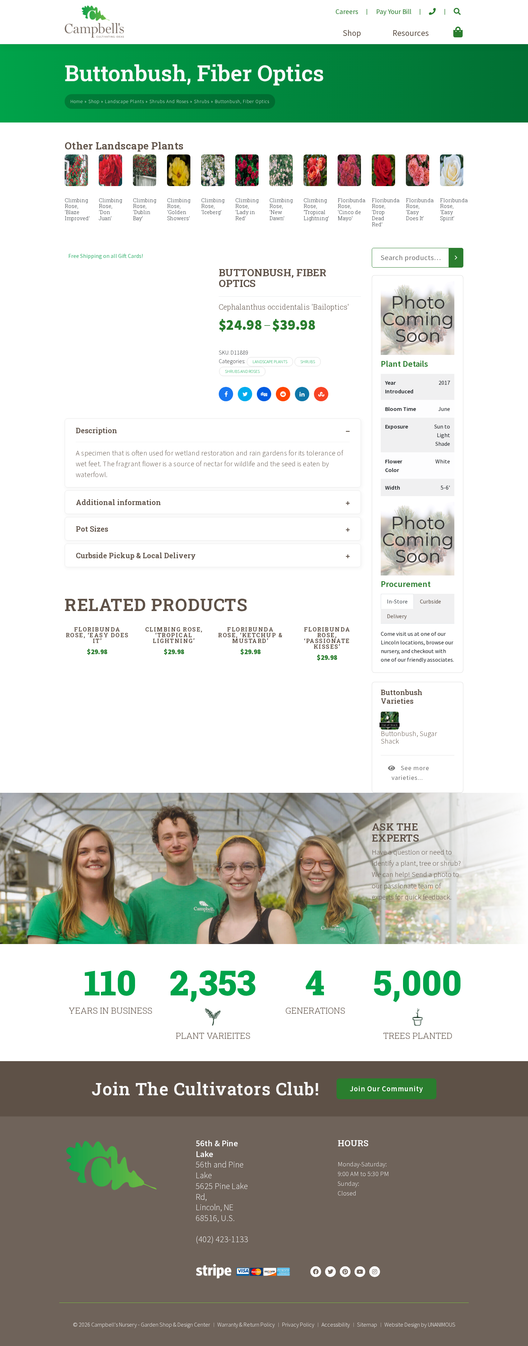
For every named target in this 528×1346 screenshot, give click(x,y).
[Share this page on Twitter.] (245, 394)
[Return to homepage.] (127, 1165)
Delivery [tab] (397, 616)
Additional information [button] (118, 502)
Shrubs (201, 101)
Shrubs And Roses (169, 101)
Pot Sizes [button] (92, 528)
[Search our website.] (451, 8)
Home (76, 101)
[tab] (213, 430)
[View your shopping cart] (447, 27)
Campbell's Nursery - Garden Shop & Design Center (150, 1324)
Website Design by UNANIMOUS (419, 1324)
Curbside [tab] (430, 601)
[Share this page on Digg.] (264, 394)
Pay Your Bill (393, 11)
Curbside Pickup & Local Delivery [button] (136, 555)
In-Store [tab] (397, 601)
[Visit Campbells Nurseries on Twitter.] (330, 1271)
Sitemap (367, 1324)
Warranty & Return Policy (246, 1324)
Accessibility (335, 1324)
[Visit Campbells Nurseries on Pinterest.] (345, 1271)
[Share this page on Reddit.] (283, 394)
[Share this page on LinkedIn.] (302, 394)
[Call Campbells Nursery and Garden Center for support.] (426, 8)
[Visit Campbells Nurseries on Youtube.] (360, 1271)
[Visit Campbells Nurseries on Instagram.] (374, 1271)
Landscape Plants (124, 101)
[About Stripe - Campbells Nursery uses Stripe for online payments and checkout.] (243, 1280)
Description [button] (96, 430)
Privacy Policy (298, 1324)
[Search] (456, 258)
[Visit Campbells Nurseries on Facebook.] (315, 1271)
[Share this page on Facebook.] (226, 394)
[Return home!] (94, 36)
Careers (346, 11)
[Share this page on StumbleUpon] (321, 394)
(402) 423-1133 (222, 1239)
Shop (352, 33)
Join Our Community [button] (386, 1088)
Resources (411, 33)
